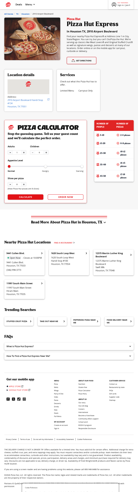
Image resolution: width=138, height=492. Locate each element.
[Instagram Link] (25, 399)
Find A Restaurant (63, 242)
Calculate (25, 197)
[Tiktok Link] (20, 399)
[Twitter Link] (14, 399)
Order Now (65, 197)
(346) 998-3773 (13, 269)
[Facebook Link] (9, 399)
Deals (18, 4)
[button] (69, 346)
